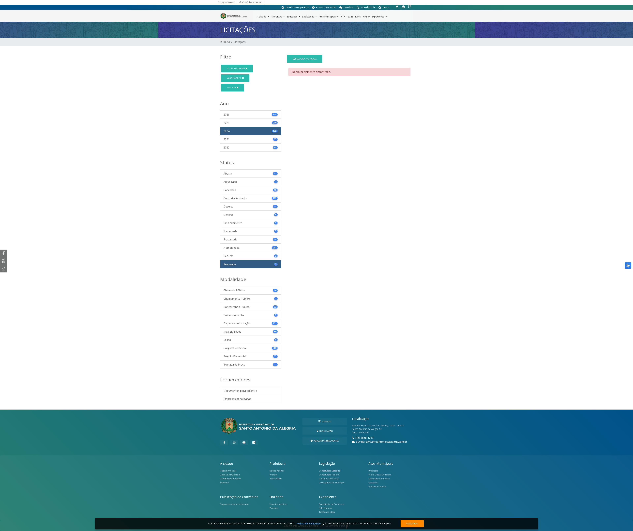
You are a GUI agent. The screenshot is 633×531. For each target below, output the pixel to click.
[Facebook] (396, 6)
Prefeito (274, 474)
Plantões (274, 507)
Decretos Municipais (329, 478)
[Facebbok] (224, 442)
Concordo (412, 523)
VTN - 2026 (346, 16)
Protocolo (373, 470)
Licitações (373, 482)
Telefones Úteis (327, 511)
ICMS (358, 16)
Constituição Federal (329, 474)
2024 (232, 87)
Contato (326, 421)
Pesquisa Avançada (306, 58)
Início (226, 42)
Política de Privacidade (309, 523)
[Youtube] (403, 6)
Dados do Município (230, 474)
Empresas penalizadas (237, 399)
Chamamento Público (379, 478)
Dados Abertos (277, 470)
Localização (325, 430)
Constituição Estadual (330, 470)
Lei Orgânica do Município (332, 482)
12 (234, 77)
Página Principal (228, 470)
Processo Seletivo (377, 486)
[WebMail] (254, 442)
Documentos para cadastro (240, 391)
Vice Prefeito (276, 478)
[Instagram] (409, 6)
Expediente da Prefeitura (331, 503)
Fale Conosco (325, 507)
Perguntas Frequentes (326, 440)
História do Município (230, 478)
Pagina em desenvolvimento (234, 503)
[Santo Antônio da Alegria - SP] (234, 15)
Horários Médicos (278, 503)
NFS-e (366, 16)
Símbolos (224, 482)
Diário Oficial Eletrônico (380, 474)
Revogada (236, 68)
